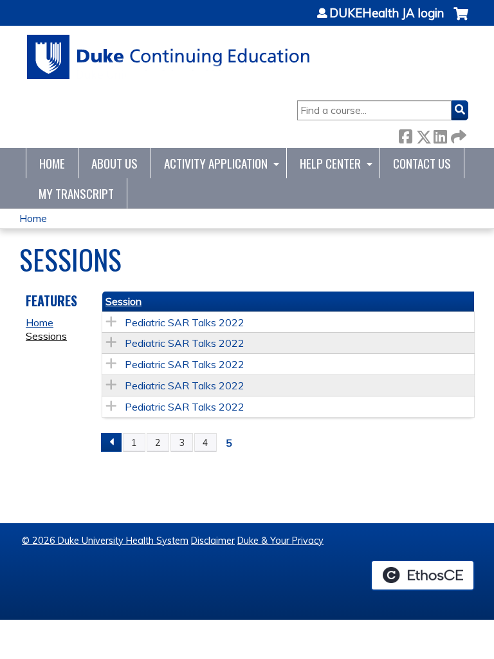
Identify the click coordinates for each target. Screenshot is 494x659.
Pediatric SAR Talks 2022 (184, 322)
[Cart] (460, 20)
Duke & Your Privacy (280, 540)
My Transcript (76, 193)
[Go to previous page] (111, 442)
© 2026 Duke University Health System (105, 540)
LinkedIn (440, 134)
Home (52, 163)
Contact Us (422, 163)
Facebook (405, 134)
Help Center (330, 163)
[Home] (169, 57)
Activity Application (216, 163)
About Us (114, 163)
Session (123, 301)
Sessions (46, 336)
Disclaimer (213, 540)
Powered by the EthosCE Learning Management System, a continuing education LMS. (422, 575)
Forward (457, 134)
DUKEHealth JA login (386, 13)
